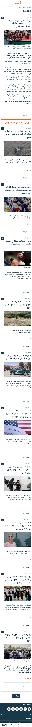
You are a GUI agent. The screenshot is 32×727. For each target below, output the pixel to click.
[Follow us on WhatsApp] (13, 709)
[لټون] (27, 725)
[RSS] (8, 709)
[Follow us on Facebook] (29, 709)
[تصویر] (19, 725)
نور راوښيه (16, 696)
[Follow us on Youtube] (21, 709)
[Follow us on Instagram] (17, 709)
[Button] (26, 116)
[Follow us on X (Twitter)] (25, 709)
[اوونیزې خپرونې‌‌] (11, 725)
